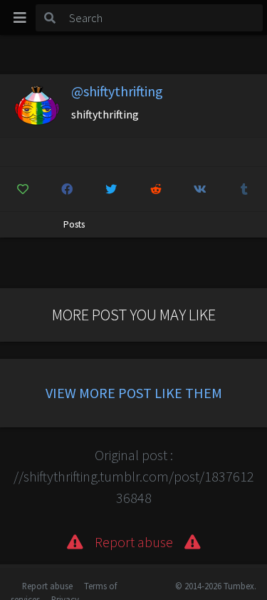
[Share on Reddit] (155, 189)
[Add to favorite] (22, 189)
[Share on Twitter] (111, 189)
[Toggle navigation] (20, 18)
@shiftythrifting (117, 91)
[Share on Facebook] (66, 189)
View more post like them (134, 393)
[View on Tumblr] (244, 189)
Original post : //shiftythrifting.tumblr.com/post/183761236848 (134, 476)
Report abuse (47, 585)
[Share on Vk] (199, 189)
